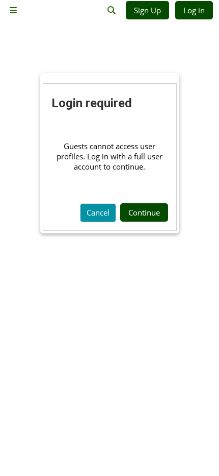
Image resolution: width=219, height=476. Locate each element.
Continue (144, 212)
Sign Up (147, 10)
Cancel (98, 212)
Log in (194, 10)
